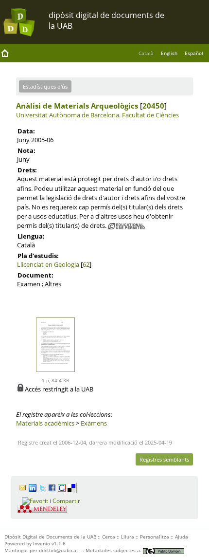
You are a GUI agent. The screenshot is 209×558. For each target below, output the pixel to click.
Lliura (127, 536)
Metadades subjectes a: (114, 550)
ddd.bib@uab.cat (58, 550)
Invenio (41, 543)
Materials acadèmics (45, 423)
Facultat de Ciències (150, 115)
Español (194, 53)
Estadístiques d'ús (45, 86)
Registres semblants (164, 459)
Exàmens (94, 423)
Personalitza (154, 536)
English (169, 53)
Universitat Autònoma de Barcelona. (68, 115)
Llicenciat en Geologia (48, 264)
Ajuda (181, 536)
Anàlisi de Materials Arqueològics (77, 106)
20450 (153, 106)
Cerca (108, 536)
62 (86, 264)
